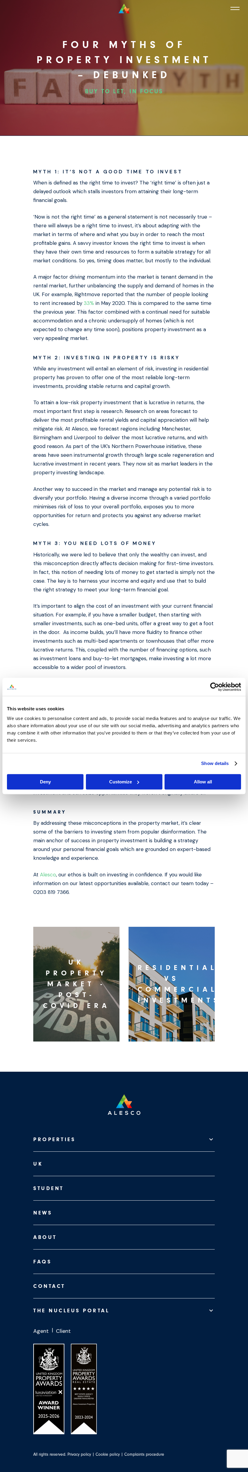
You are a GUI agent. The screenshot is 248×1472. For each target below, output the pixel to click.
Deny (45, 781)
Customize (120, 781)
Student (48, 1188)
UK (38, 1164)
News (42, 1213)
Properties (54, 1139)
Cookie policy (108, 1454)
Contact (49, 1286)
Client (63, 1331)
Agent (41, 1331)
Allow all (203, 781)
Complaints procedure (144, 1454)
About (45, 1237)
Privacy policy (79, 1454)
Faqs (42, 1262)
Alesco (48, 874)
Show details (215, 763)
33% (89, 303)
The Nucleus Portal (71, 1310)
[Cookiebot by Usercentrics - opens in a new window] (214, 686)
